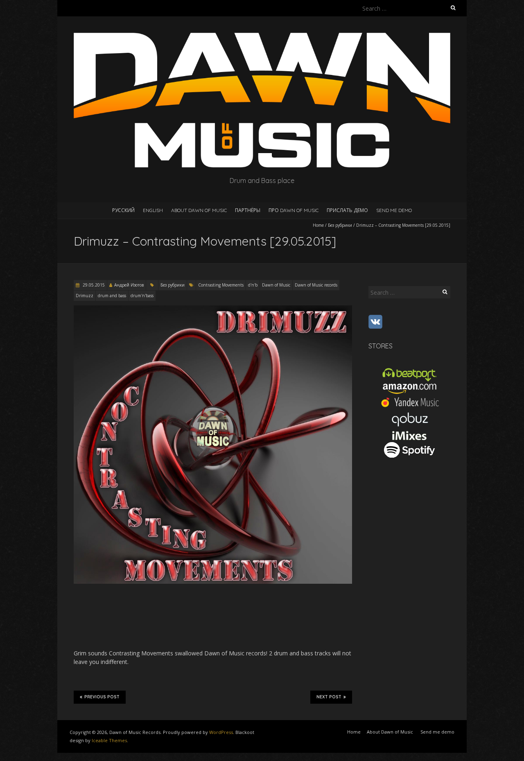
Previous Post (102, 697)
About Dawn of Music (199, 210)
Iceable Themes (109, 740)
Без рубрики (340, 225)
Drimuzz (84, 295)
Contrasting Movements (221, 285)
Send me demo (394, 210)
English (153, 210)
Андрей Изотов (129, 285)
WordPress (221, 732)
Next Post (328, 697)
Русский (123, 210)
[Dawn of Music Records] (262, 37)
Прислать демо (347, 210)
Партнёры (247, 210)
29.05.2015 (93, 285)
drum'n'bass (142, 295)
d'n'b (252, 285)
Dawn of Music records (316, 285)
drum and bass (112, 295)
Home (318, 225)
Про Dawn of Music (293, 210)
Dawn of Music (276, 285)
